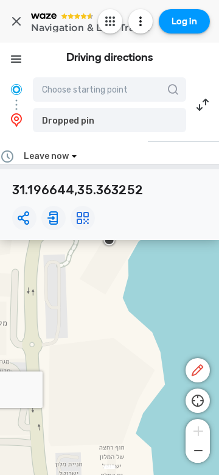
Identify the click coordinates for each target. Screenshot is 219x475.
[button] (109, 120)
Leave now (46, 156)
